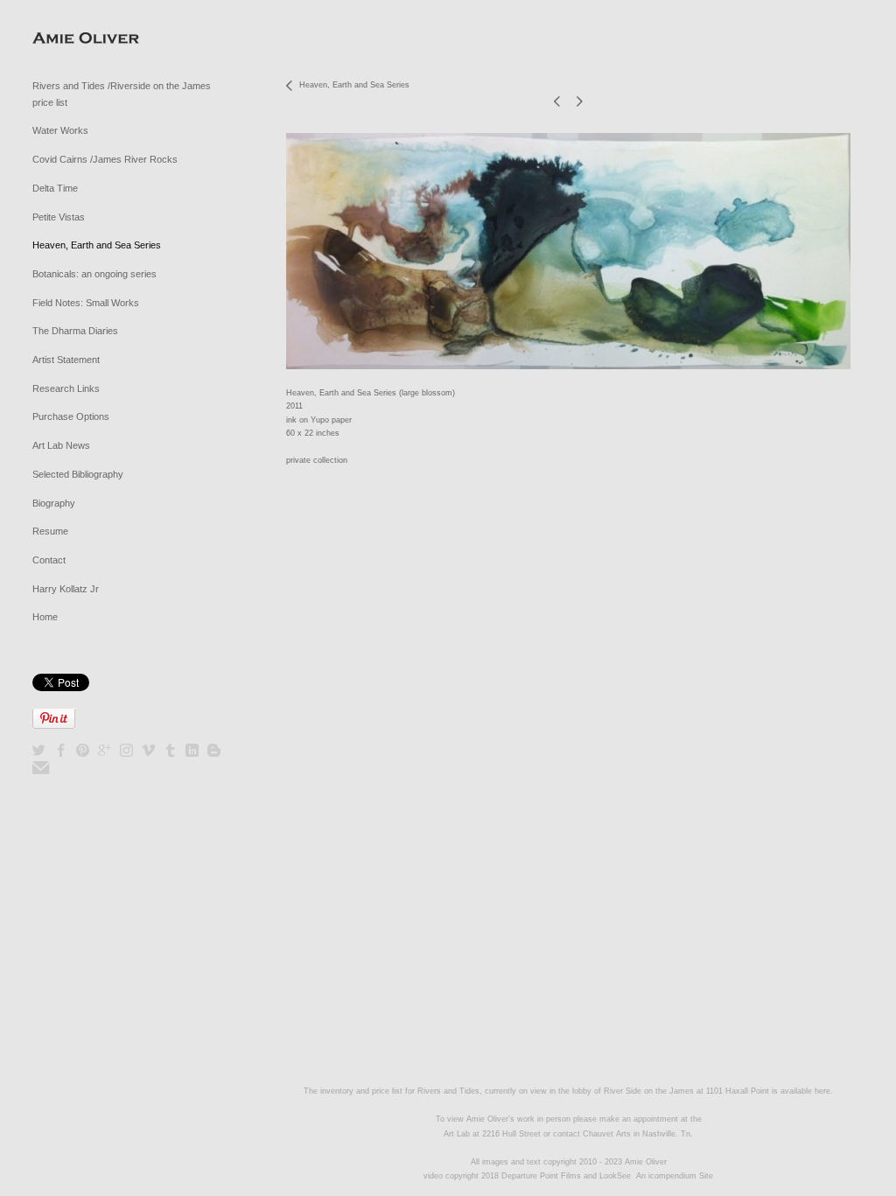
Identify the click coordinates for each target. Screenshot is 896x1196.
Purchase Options (70, 416)
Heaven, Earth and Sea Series (96, 245)
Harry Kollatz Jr (65, 589)
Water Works (60, 130)
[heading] (76, 39)
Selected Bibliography (77, 474)
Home (45, 617)
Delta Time (55, 188)
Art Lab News (61, 445)
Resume (50, 531)
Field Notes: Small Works (85, 302)
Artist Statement (66, 359)
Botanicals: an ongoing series (94, 274)
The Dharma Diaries (75, 330)
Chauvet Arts (608, 1134)
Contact (49, 560)
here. (824, 1091)
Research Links (66, 388)
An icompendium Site (674, 1176)
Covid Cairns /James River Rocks (105, 159)
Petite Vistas (58, 217)
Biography (53, 503)
